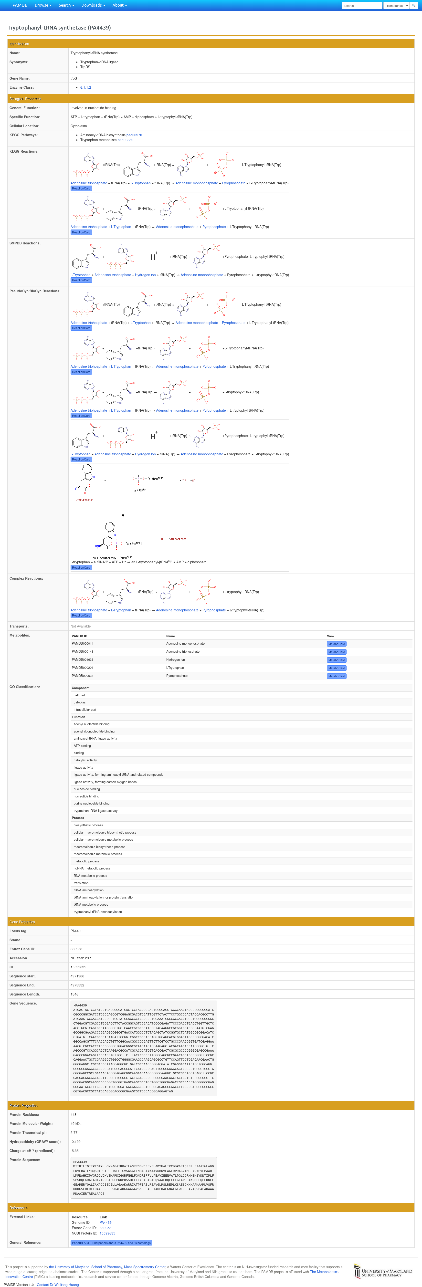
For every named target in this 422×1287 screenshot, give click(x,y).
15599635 (107, 1233)
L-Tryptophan (141, 182)
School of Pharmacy (106, 1266)
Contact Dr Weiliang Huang (58, 1284)
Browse (42, 5)
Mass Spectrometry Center (144, 1266)
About (119, 5)
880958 (105, 1227)
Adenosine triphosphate (89, 182)
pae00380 (125, 139)
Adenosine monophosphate (197, 182)
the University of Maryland (69, 1266)
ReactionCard (81, 188)
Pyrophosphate (233, 182)
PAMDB (20, 5)
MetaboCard (336, 644)
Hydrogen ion (145, 274)
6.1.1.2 (85, 87)
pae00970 (134, 134)
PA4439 (106, 1222)
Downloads (92, 5)
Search (65, 5)
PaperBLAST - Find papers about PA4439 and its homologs (111, 1243)
